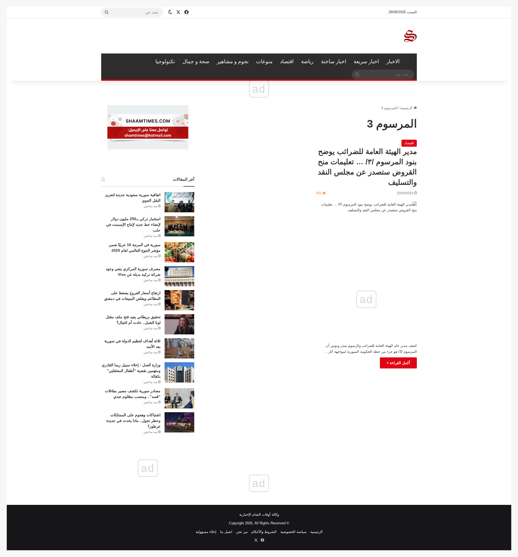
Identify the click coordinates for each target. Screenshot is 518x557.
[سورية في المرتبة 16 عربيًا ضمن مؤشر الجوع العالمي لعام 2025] (179, 252)
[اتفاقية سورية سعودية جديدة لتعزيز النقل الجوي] (179, 202)
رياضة (307, 61)
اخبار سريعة (366, 61)
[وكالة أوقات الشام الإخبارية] (410, 36)
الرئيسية (410, 61)
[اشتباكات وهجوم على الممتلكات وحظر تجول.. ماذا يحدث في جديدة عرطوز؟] (179, 422)
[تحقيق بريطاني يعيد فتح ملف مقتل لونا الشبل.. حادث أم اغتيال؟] (179, 324)
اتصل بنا (226, 532)
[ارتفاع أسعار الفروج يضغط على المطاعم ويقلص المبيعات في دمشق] (179, 300)
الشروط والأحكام (264, 532)
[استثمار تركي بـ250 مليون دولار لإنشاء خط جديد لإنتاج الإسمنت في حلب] (179, 226)
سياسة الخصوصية (293, 532)
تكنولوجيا (165, 61)
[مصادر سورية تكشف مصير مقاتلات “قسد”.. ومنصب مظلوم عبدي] (179, 398)
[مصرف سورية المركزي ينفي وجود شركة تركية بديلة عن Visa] (179, 276)
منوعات (264, 61)
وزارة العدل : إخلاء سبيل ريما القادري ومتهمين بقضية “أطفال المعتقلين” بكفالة (131, 370)
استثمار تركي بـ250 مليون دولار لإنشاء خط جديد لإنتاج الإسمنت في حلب (133, 224)
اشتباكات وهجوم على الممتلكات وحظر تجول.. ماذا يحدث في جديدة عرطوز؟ (133, 420)
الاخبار (393, 61)
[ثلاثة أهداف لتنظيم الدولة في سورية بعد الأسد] (179, 348)
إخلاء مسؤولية (206, 532)
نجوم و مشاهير (232, 61)
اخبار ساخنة (333, 61)
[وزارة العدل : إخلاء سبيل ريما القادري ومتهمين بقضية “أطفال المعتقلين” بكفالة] (179, 372)
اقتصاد (287, 61)
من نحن (242, 532)
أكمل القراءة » (398, 363)
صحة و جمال (195, 61)
